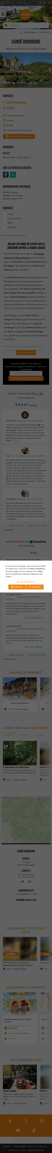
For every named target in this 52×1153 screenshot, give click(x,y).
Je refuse (18, 587)
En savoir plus (27, 582)
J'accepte (36, 587)
